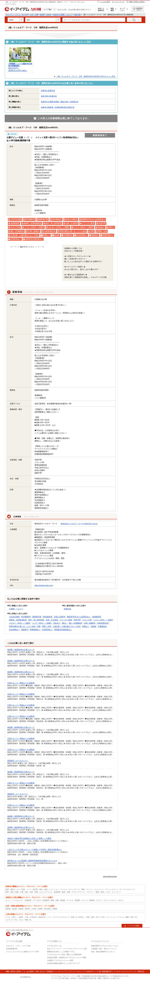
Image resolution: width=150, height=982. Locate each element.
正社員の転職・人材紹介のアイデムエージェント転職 (66, 957)
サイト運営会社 (138, 971)
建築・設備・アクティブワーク (73, 892)
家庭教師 (46, 900)
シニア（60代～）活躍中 (42, 623)
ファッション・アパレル (58, 889)
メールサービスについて (122, 971)
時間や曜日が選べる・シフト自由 (22, 626)
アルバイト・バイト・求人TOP (17, 14)
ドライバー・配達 (92, 892)
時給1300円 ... (13, 68)
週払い (64, 623)
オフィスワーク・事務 (76, 889)
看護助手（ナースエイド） (17, 761)
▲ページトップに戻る (132, 926)
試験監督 (28, 900)
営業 (102, 892)
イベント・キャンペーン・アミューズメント (102, 889)
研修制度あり (35, 630)
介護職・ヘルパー (16, 609)
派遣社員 (67, 609)
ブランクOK (87, 620)
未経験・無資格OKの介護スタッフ (20, 650)
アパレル (70, 900)
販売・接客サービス (13, 889)
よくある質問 (105, 2)
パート (49, 917)
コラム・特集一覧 (24, 920)
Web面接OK (47, 617)
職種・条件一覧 (131, 917)
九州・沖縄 (34, 14)
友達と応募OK (59, 617)
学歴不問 (77, 620)
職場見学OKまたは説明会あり (79, 617)
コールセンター (17, 900)
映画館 (62, 900)
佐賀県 (14, 909)
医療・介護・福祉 (21, 892)
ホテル (120, 900)
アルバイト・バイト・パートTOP (18, 946)
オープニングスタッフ (61, 917)
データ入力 (37, 900)
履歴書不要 (36, 617)
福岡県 (42, 14)
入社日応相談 (14, 617)
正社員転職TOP (12, 949)
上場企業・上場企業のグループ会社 (67, 626)
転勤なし (85, 626)
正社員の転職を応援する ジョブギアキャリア (63, 963)
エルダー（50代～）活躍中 (19, 623)
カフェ (8, 900)
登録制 (93, 626)
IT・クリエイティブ (127, 889)
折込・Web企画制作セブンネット (103, 951)
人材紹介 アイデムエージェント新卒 (60, 960)
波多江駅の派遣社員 (49, 96)
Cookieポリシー (91, 971)
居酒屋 (77, 900)
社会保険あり (14, 630)
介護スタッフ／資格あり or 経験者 (20, 683)
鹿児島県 (47, 909)
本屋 (57, 900)
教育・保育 (10, 892)
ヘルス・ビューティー (113, 892)
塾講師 (91, 900)
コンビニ (99, 900)
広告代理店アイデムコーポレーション (105, 946)
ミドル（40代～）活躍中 (103, 620)
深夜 (39, 626)
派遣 (88, 917)
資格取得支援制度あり (63, 630)
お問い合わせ (40, 971)
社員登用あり (47, 630)
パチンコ (84, 900)
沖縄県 (54, 909)
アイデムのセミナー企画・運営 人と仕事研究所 (64, 954)
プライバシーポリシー (76, 971)
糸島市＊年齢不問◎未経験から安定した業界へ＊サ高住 (29, 838)
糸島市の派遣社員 (48, 91)
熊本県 (27, 909)
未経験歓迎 (96, 617)
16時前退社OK (103, 623)
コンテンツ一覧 (11, 920)
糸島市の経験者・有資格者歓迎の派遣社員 (57, 107)
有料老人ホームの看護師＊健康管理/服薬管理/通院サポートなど (32, 861)
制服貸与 (24, 630)
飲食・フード (26, 889)
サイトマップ (119, 2)
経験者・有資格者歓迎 (18, 620)
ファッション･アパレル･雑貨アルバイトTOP (22, 951)
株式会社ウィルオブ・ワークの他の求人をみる (79, 524)
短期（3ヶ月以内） (78, 917)
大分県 (33, 909)
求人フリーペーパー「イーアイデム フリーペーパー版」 (67, 949)
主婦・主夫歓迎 (52, 620)
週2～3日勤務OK (75, 623)
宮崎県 (40, 909)
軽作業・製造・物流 (40, 889)
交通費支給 (102, 626)
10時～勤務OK (89, 623)
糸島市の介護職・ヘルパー (62, 14)
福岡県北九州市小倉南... (17, 71)
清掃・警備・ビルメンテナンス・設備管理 (45, 892)
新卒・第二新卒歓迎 (36, 620)
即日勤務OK (26, 617)
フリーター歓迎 (66, 620)
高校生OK (41, 917)
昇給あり (56, 623)
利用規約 (50, 971)
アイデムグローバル (54, 946)
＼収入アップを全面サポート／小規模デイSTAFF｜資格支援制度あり (34, 850)
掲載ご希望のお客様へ (137, 2)
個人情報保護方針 (105, 971)
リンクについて (60, 971)
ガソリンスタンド (110, 900)
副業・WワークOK (98, 917)
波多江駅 (77, 14)
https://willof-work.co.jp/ (44, 585)
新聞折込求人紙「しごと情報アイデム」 (61, 951)
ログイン (138, 9)
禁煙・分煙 (46, 626)
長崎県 (20, 909)
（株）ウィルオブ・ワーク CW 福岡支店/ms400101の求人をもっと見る (85, 76)
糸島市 (48, 14)
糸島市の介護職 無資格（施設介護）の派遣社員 (59, 102)
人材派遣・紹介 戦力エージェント (104, 949)
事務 (52, 900)
